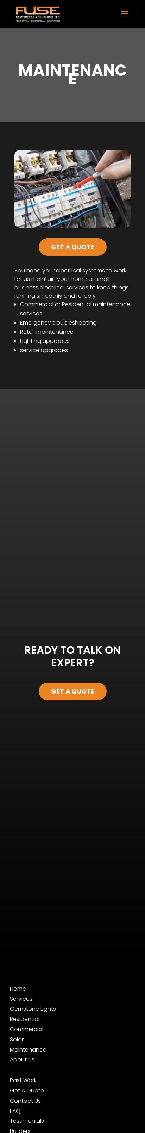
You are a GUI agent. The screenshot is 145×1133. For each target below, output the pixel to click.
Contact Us (25, 1101)
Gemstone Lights (33, 1009)
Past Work (23, 1080)
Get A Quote (72, 246)
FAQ (15, 1111)
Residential (24, 1019)
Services (21, 999)
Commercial (26, 1029)
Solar (17, 1039)
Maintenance (28, 1050)
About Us (22, 1059)
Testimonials (27, 1121)
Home (18, 989)
